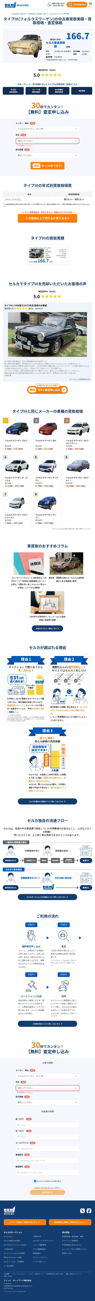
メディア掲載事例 (39, 1245)
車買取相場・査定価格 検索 (37, 14)
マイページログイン (40, 1257)
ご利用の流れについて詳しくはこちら (46, 1024)
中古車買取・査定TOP (19, 14)
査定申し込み (67, 1253)
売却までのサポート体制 (13, 1257)
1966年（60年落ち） (13, 199)
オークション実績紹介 (70, 1241)
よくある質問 (8, 1266)
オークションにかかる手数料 (14, 1253)
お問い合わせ (8, 1276)
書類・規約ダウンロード (73, 1274)
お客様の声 (37, 1236)
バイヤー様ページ (39, 1262)
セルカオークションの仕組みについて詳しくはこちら (46, 897)
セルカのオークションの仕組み (15, 1245)
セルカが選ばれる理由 (12, 1241)
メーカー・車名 (22, 123)
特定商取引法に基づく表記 (54, 1274)
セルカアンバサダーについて (43, 1241)
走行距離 (19, 149)
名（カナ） (20, 1130)
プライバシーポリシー (19, 1274)
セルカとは (8, 1236)
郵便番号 (19, 1166)
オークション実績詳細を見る (80, 379)
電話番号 (19, 1154)
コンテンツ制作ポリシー (36, 1274)
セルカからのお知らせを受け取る (49, 1181)
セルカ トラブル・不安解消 (14, 1262)
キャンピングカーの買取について (74, 1249)
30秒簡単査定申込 (79, 4)
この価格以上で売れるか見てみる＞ (47, 218)
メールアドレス (22, 1142)
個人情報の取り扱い (47, 1188)
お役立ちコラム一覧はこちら (46, 628)
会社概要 (6, 1274)
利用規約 (37, 1188)
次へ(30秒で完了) (48, 165)
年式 (17, 134)
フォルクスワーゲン (55, 14)
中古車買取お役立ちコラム (72, 1245)
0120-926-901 (58, 5)
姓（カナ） (20, 1119)
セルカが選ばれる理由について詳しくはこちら (46, 801)
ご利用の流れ (8, 1249)
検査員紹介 (37, 1253)
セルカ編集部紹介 (39, 1249)
